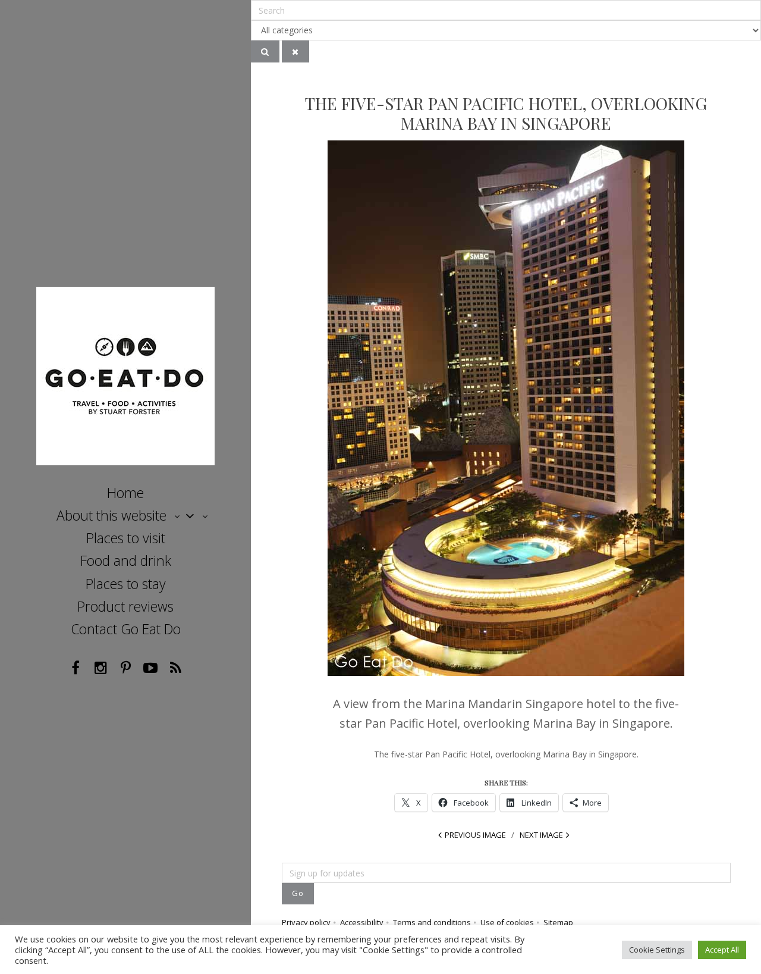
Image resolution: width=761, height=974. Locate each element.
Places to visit (125, 537)
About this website (111, 515)
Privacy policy (306, 922)
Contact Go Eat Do (126, 628)
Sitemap (558, 922)
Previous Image (475, 834)
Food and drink (125, 560)
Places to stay (126, 583)
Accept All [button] (722, 949)
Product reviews (125, 606)
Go (298, 893)
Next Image (541, 834)
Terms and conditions (432, 922)
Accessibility (361, 922)
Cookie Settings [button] (657, 949)
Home (125, 492)
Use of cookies (507, 922)
